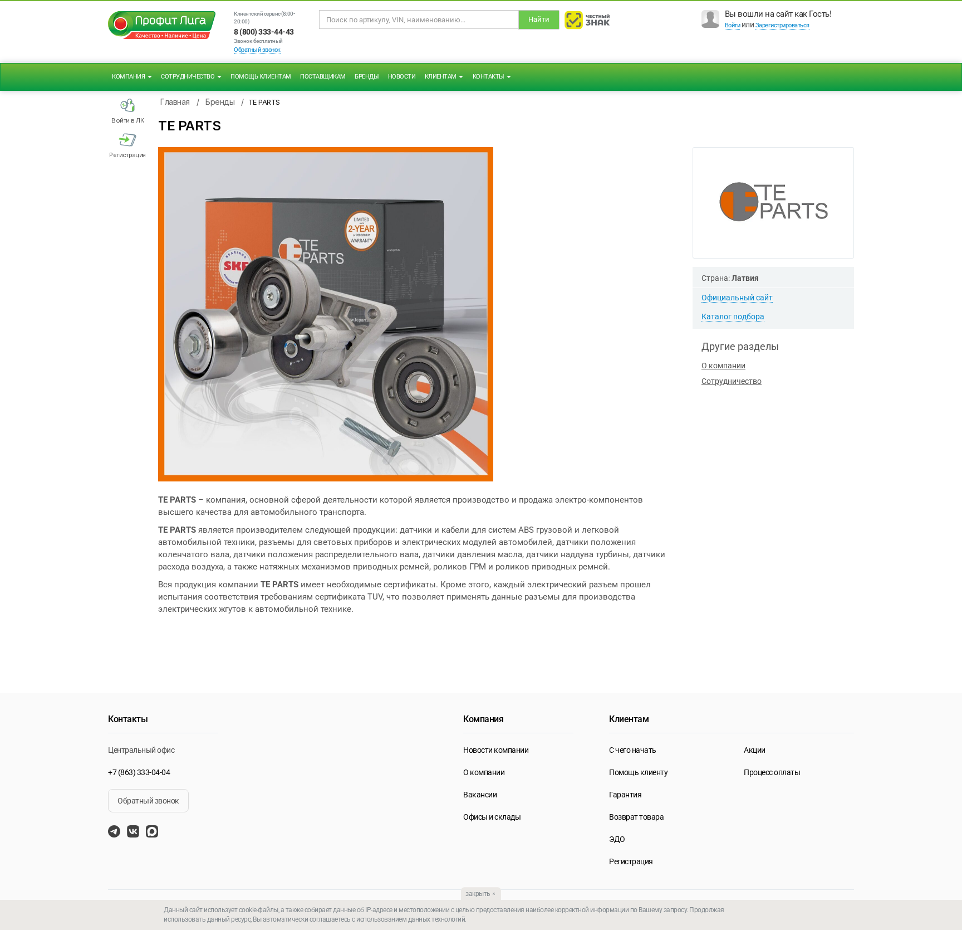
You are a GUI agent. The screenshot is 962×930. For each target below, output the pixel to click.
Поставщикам (323, 76)
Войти (732, 25)
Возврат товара (636, 816)
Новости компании (495, 750)
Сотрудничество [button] (188, 76)
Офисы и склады (492, 816)
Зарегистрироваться (782, 25)
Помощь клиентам (260, 76)
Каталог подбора (732, 316)
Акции (754, 750)
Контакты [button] (489, 76)
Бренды (367, 76)
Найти (538, 19)
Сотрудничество (731, 381)
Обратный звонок (257, 49)
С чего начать (632, 750)
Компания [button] (129, 76)
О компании (723, 365)
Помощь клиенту (638, 772)
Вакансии (480, 794)
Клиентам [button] (441, 76)
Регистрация (631, 861)
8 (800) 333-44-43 (264, 31)
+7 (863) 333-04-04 (139, 772)
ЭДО (617, 839)
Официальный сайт (737, 297)
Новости (402, 76)
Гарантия (625, 794)
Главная (175, 101)
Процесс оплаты (772, 772)
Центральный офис (141, 750)
